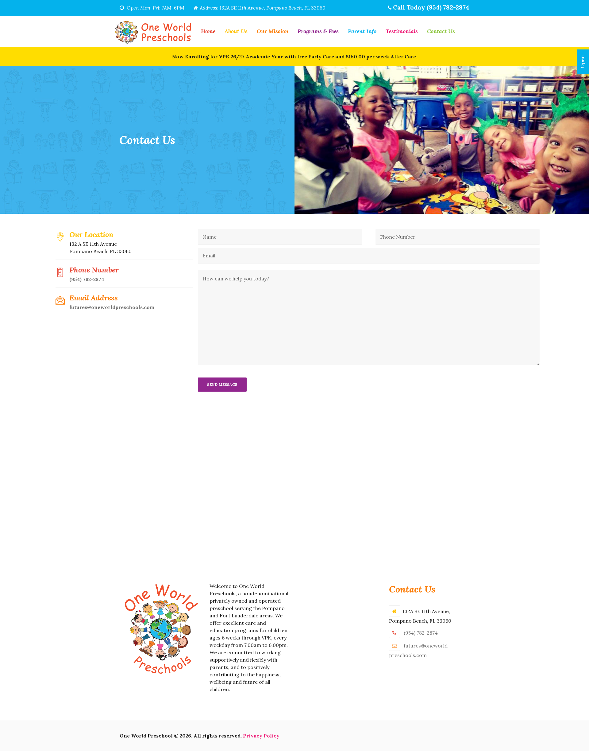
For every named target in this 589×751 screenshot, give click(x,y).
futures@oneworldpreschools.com (111, 307)
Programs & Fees (318, 31)
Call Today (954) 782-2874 (431, 7)
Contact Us (441, 31)
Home (208, 31)
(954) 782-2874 (86, 279)
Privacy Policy (261, 736)
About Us (236, 31)
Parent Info (362, 31)
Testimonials (402, 31)
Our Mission (272, 31)
